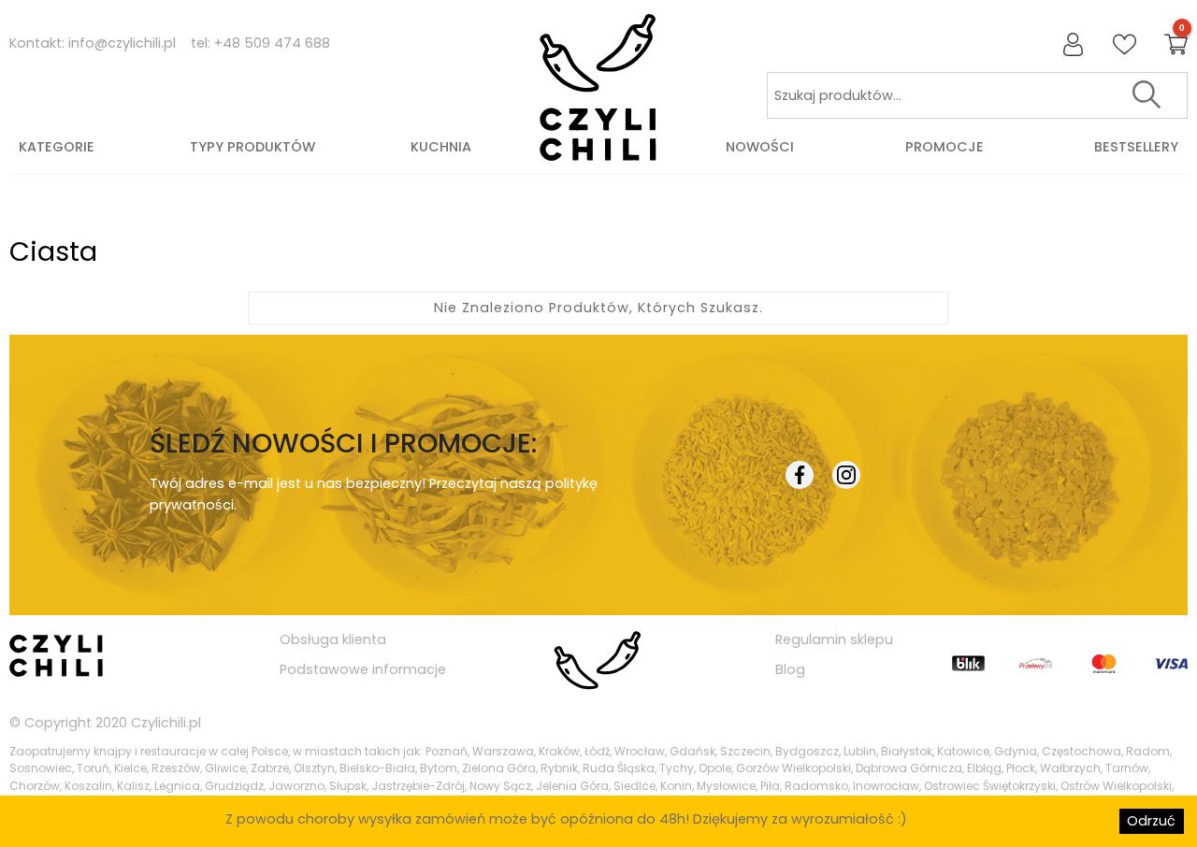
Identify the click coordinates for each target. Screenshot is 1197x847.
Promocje (944, 146)
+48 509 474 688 (272, 43)
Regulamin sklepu (834, 639)
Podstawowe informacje (363, 669)
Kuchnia (441, 146)
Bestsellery (1136, 146)
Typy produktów (252, 146)
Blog (790, 669)
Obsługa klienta (333, 639)
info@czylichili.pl (122, 43)
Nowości (760, 146)
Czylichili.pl (166, 722)
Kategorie (56, 146)
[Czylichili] (598, 88)
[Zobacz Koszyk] (1176, 45)
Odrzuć (1151, 820)
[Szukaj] (1146, 95)
